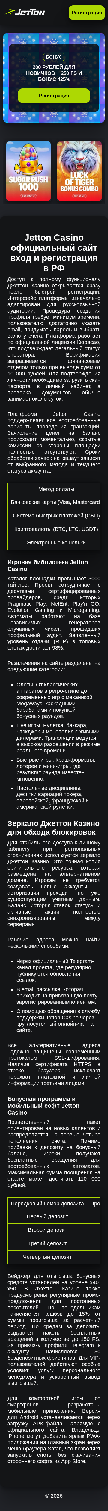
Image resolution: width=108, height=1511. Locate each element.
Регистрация (87, 12)
